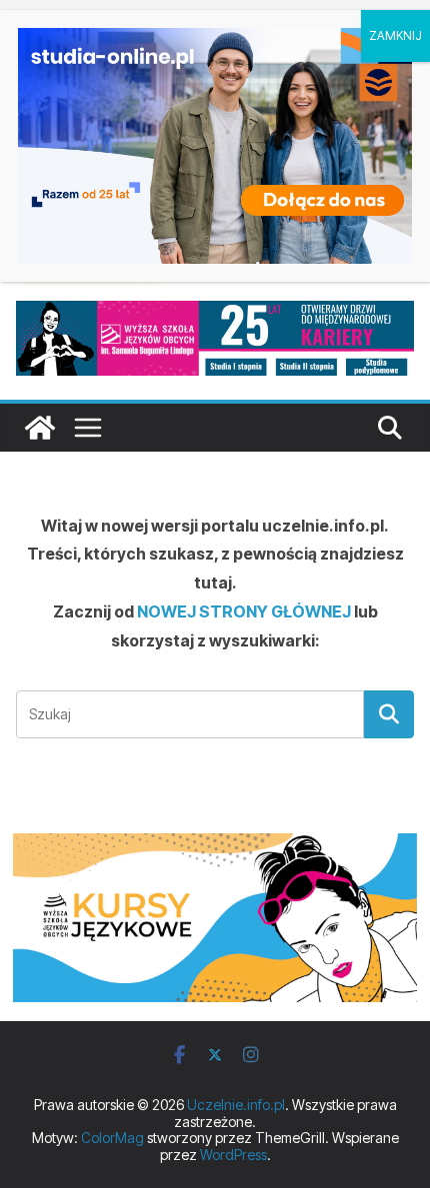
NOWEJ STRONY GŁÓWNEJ (244, 611)
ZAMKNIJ (395, 35)
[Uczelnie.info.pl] (40, 428)
